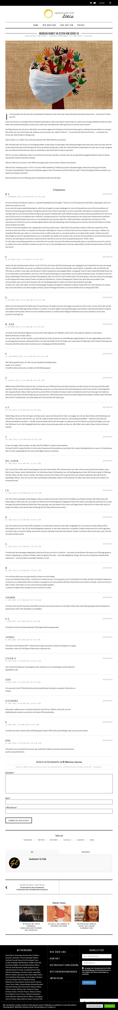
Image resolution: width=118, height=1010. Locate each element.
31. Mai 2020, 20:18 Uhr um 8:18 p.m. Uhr (22, 640)
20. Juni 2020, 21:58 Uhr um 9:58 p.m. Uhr (23, 439)
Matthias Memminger (17, 977)
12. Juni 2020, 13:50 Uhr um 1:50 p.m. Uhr (23, 546)
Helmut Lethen (10, 989)
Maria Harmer (29, 965)
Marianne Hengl (29, 979)
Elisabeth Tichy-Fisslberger (22, 958)
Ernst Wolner (10, 994)
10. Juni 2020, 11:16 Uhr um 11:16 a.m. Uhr (23, 570)
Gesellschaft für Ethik (32, 970)
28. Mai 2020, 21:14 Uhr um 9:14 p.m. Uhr (23, 682)
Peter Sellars (15, 984)
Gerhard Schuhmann (33, 994)
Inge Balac (37, 972)
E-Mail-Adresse (11, 807)
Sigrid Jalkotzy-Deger (24, 999)
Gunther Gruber (26, 972)
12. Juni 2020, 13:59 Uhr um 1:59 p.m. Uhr (23, 520)
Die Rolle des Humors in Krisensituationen (58, 925)
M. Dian (66, 761)
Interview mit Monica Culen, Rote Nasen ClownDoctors (86, 926)
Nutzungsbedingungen (63, 971)
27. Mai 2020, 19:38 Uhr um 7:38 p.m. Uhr (23, 703)
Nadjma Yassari (18, 965)
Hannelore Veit (22, 975)
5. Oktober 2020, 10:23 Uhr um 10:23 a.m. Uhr (25, 300)
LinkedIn (81, 840)
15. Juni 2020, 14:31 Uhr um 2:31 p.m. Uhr (23, 463)
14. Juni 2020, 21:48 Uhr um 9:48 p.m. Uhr (23, 493)
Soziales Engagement (58, 36)
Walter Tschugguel (36, 996)
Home (36, 25)
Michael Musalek (37, 984)
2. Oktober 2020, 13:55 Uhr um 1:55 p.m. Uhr (24, 327)
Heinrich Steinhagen (12, 972)
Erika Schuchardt (24, 987)
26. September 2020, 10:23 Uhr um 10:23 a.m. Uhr (26, 356)
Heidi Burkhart (23, 963)
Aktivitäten (86, 852)
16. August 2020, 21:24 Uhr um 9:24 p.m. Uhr (25, 380)
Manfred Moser (22, 996)
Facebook (28, 840)
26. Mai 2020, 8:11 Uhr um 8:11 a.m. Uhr (22, 725)
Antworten (108, 194)
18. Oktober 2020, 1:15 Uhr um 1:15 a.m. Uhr (24, 259)
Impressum (56, 978)
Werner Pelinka (10, 975)
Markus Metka (36, 987)
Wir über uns (49, 25)
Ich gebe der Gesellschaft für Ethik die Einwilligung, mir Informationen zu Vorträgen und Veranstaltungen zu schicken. (96, 971)
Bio (32, 852)
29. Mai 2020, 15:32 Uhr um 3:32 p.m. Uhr (23, 661)
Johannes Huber (32, 989)
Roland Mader (25, 984)
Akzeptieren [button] (110, 1006)
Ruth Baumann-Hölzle (19, 967)
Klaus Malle (33, 975)
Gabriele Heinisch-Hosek (14, 970)
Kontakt (55, 958)
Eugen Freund (33, 967)
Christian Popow (23, 992)
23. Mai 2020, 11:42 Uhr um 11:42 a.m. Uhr (23, 743)
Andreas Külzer (10, 992)
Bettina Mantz (28, 955)
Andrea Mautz (31, 977)
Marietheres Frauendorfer (14, 982)
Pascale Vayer (17, 960)
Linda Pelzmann (10, 996)
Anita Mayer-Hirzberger (13, 955)
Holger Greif (33, 963)
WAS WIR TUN (66, 25)
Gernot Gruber (10, 999)
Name (8, 798)
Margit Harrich (17, 979)
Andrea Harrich (30, 982)
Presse (81, 25)
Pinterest (54, 840)
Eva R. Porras (20, 994)
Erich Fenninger (28, 960)
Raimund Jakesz (35, 992)
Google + (67, 840)
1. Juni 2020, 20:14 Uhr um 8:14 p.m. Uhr (22, 621)
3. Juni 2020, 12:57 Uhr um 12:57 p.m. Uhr (23, 600)
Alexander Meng (11, 987)
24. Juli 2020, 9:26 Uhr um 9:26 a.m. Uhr (23, 410)
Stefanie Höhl (37, 999)
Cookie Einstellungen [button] (95, 1006)
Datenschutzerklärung (63, 965)
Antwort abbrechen (75, 762)
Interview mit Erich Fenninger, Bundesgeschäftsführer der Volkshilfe (32, 886)
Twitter (41, 840)
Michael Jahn (21, 989)
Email (92, 840)
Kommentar (10, 772)
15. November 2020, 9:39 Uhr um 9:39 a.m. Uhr (25, 197)
